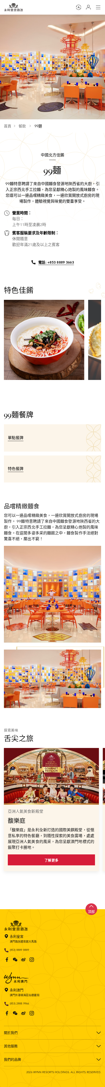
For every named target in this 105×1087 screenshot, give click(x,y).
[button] (51, 389)
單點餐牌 (15, 437)
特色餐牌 (15, 468)
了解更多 (51, 860)
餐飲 (23, 126)
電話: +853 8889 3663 (56, 262)
